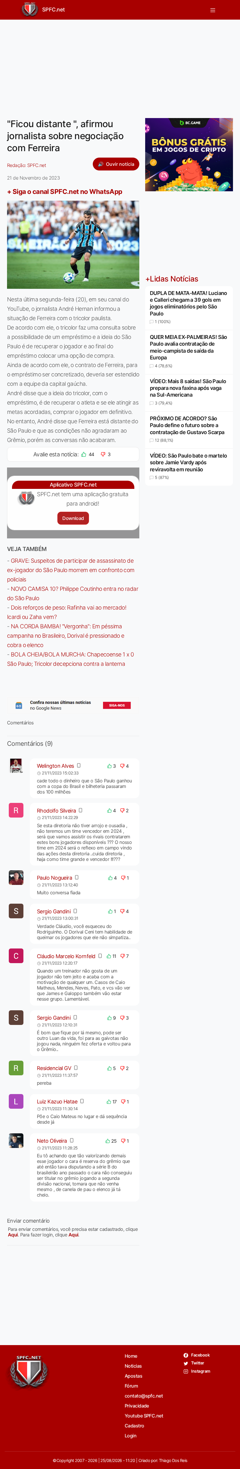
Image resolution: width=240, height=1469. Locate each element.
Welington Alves (55, 766)
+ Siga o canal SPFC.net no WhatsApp (64, 191)
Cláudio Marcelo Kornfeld (66, 956)
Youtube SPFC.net (144, 1416)
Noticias (133, 1366)
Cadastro (134, 1426)
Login (130, 1436)
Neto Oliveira (52, 1141)
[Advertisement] (120, 65)
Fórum (131, 1386)
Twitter (197, 1362)
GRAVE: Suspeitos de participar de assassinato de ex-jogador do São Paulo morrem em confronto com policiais (71, 570)
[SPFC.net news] (73, 705)
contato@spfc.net (144, 1396)
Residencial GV (54, 1068)
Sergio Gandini (54, 911)
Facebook (200, 1354)
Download (73, 518)
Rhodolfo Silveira (56, 811)
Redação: (26, 165)
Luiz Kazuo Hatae (57, 1101)
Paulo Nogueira (54, 878)
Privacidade (137, 1406)
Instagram (200, 1371)
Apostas (133, 1376)
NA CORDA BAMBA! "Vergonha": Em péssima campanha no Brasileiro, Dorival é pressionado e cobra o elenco (65, 636)
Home (131, 1356)
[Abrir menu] (213, 10)
